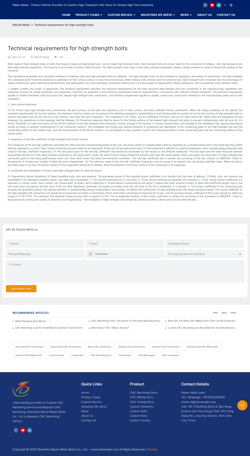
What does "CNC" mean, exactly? (110, 327)
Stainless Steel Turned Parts (131, 346)
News (224, 312)
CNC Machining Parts (101, 355)
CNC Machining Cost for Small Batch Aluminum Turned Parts (48, 327)
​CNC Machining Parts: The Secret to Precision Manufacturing (125, 320)
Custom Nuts (77, 355)
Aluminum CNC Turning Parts (166, 346)
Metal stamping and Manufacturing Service (32, 321)
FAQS (233, 312)
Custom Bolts (124, 355)
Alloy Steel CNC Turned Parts (29, 346)
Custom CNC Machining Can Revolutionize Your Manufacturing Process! (202, 327)
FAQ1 (215, 312)
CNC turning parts (170, 355)
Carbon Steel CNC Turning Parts (65, 346)
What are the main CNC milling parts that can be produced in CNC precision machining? (202, 320)
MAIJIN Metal (21, 25)
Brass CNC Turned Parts (99, 346)
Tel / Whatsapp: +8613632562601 (203, 397)
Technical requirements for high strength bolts (64, 25)
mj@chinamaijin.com (203, 402)
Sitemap (152, 449)
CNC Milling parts (146, 355)
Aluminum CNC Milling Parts (28, 355)
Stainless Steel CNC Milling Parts (202, 346)
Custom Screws (56, 355)
